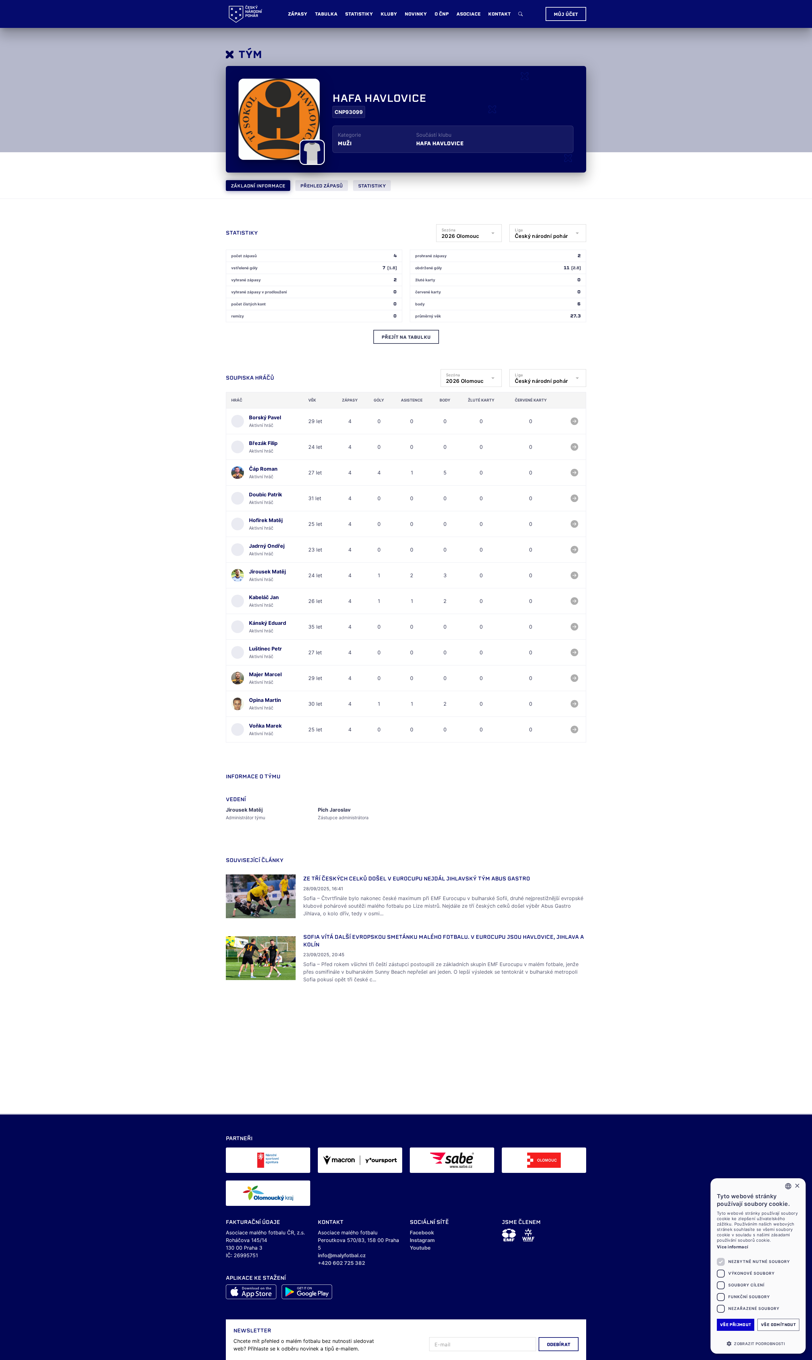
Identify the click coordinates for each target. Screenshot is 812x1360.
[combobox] (788, 1186)
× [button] (797, 1186)
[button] (758, 1343)
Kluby (389, 14)
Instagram (422, 1240)
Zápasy (297, 14)
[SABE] (452, 1160)
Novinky (416, 14)
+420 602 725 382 (341, 1263)
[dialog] (758, 1266)
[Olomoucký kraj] (268, 1193)
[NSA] (268, 1160)
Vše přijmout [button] (735, 1324)
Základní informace (258, 186)
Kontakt (499, 14)
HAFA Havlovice (439, 143)
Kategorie (349, 135)
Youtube (420, 1248)
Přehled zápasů (321, 186)
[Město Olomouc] (544, 1160)
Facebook (422, 1232)
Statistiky (372, 186)
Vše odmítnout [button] (778, 1324)
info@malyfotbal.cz (342, 1255)
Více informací (732, 1246)
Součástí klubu (433, 135)
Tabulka (326, 14)
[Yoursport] (360, 1160)
